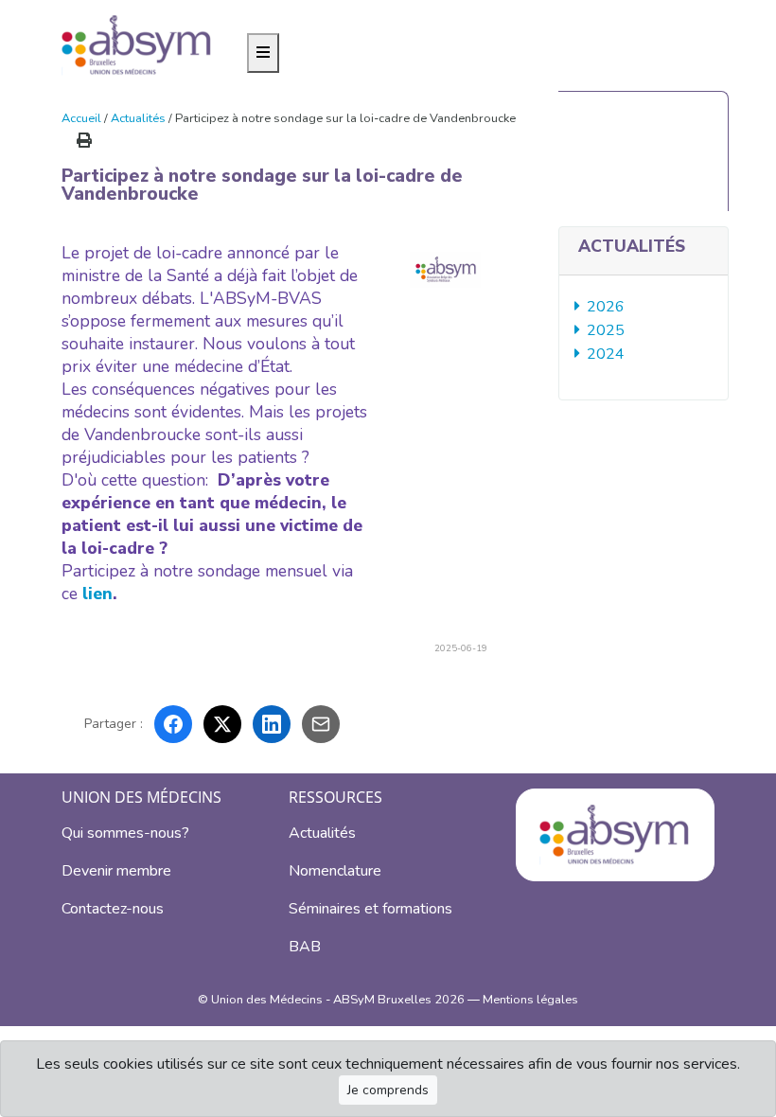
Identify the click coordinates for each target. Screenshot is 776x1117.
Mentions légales (530, 999)
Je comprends (388, 1090)
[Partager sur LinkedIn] (272, 724)
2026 (607, 306)
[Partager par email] (321, 724)
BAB (305, 946)
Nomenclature (335, 870)
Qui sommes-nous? (125, 833)
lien (97, 593)
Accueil (81, 118)
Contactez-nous (113, 908)
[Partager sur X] (222, 724)
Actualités (138, 118)
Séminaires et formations (370, 908)
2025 (607, 330)
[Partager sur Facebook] (173, 724)
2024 (607, 354)
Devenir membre (116, 870)
